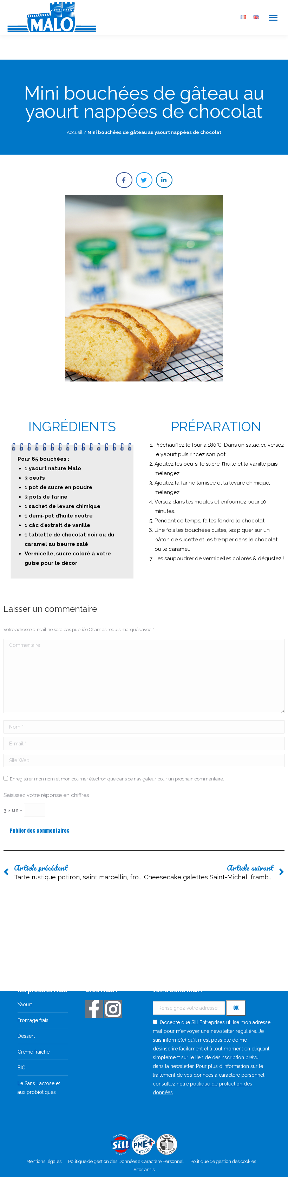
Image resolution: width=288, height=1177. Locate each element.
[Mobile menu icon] (273, 17)
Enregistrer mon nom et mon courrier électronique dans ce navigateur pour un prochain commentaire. (117, 779)
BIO (22, 1067)
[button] (124, 180)
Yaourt (25, 1004)
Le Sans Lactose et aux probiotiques (39, 1088)
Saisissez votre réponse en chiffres (46, 795)
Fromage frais (33, 1020)
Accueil (75, 132)
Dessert (26, 1036)
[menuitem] (243, 18)
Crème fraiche (34, 1052)
